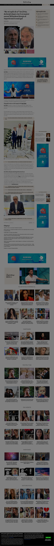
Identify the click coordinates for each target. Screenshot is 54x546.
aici (1, 542)
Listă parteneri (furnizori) (27, 539)
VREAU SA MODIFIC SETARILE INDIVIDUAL (48, 540)
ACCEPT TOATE (48, 537)
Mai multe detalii (11, 537)
